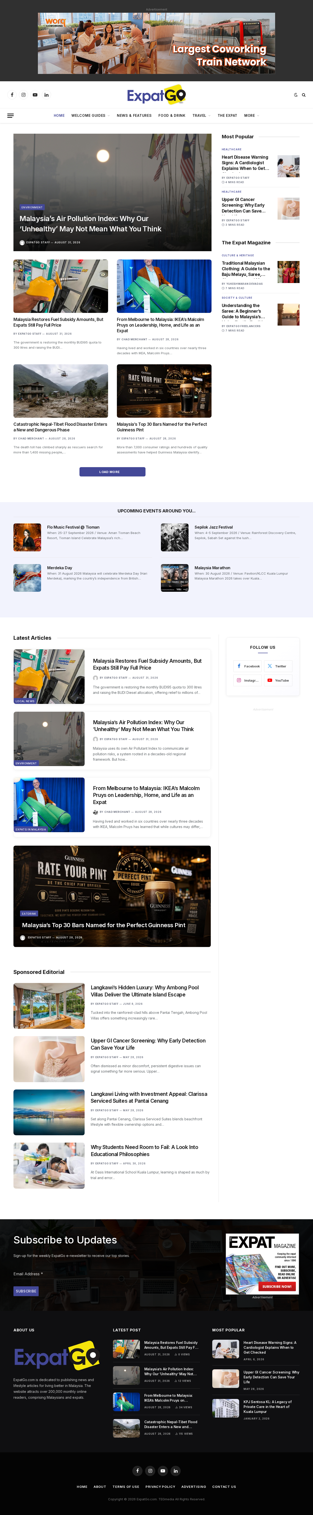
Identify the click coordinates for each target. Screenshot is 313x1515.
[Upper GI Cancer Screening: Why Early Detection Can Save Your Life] (289, 209)
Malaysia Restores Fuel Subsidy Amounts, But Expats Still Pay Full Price (58, 322)
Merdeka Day (59, 567)
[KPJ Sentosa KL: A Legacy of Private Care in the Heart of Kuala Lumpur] (225, 1408)
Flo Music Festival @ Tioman (73, 527)
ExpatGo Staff (38, 242)
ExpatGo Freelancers (243, 326)
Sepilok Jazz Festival (214, 527)
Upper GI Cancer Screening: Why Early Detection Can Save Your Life (243, 205)
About (100, 1487)
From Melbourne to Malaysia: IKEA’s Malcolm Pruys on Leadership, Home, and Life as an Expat (160, 325)
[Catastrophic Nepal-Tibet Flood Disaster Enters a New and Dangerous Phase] (60, 391)
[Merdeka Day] (27, 578)
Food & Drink (171, 115)
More (249, 115)
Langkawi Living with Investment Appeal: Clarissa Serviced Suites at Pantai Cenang (149, 1097)
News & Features (134, 115)
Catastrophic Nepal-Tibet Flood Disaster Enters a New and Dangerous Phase (60, 427)
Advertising (193, 1487)
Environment (32, 207)
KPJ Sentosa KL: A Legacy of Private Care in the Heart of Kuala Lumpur (267, 1407)
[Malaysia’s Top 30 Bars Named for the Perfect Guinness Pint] (164, 391)
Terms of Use (125, 1487)
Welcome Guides (88, 115)
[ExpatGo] (156, 94)
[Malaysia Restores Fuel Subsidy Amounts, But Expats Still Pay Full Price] (60, 286)
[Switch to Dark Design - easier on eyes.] (296, 95)
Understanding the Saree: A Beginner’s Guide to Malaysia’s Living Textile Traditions (246, 311)
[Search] (303, 94)
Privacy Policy (160, 1487)
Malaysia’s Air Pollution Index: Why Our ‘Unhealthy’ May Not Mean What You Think (90, 223)
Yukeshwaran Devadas (244, 283)
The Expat (227, 115)
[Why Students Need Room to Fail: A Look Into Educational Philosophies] (49, 1165)
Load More (110, 472)
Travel (199, 115)
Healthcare (232, 149)
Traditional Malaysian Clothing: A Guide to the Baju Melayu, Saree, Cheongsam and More (246, 269)
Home (59, 115)
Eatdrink (29, 913)
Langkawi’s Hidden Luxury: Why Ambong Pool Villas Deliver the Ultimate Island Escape (145, 991)
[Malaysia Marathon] (175, 578)
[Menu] (10, 115)
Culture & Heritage (238, 255)
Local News (25, 701)
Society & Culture (237, 297)
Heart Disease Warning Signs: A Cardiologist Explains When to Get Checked (245, 163)
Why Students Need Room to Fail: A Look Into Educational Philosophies (144, 1150)
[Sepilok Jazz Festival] (175, 537)
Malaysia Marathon (212, 567)
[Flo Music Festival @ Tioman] (27, 537)
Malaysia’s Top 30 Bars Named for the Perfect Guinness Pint (162, 427)
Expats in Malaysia (31, 829)
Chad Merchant (134, 339)
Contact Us (224, 1487)
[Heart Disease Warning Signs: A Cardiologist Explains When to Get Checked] (289, 166)
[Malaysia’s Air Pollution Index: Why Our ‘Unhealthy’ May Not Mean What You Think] (112, 192)
